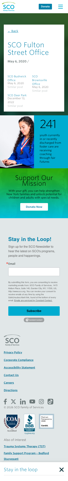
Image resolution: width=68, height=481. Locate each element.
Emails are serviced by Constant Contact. (33, 300)
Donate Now (34, 206)
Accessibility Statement (19, 367)
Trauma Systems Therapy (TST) (25, 446)
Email (11, 263)
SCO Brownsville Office (39, 80)
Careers (9, 382)
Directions (11, 390)
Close (61, 468)
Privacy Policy (13, 352)
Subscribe (34, 311)
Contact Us (11, 375)
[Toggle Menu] (60, 6)
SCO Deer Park (17, 95)
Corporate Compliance (18, 360)
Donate (45, 6)
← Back (13, 31)
